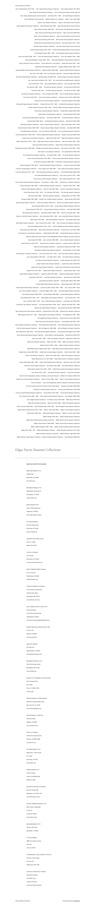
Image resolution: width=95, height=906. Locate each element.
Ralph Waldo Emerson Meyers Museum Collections (66, 348)
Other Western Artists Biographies (54, 335)
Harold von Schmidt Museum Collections (27, 216)
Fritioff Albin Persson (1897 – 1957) (33, 192)
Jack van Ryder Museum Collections (70, 240)
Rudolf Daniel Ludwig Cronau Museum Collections (66, 369)
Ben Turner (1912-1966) (36, 73)
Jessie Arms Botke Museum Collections (44, 246)
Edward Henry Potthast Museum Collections (68, 145)
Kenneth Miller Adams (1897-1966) (70, 280)
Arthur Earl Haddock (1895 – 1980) (70, 56)
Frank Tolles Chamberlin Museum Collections (27, 182)
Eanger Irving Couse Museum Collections (33, 138)
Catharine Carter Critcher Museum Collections (47, 100)
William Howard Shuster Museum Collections (68, 423)
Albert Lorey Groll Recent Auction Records (68, 36)
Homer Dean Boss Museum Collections (49, 229)
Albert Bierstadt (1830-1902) (48, 26)
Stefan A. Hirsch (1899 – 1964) (49, 379)
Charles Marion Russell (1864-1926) (70, 111)
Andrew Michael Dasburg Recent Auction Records (66, 49)
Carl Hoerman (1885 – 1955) (34, 87)
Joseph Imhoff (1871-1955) (33, 270)
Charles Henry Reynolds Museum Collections (46, 111)
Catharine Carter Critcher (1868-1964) (69, 97)
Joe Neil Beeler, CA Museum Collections (26, 253)
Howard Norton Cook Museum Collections (30, 233)
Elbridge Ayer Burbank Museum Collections (48, 148)
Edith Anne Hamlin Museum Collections (43, 145)
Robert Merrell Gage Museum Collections (51, 362)
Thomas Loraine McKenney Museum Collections (29, 392)
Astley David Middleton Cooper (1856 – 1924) (37, 60)
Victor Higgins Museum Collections (36, 399)
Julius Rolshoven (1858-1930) (72, 277)
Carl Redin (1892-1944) (37, 90)
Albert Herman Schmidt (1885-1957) (44, 29)
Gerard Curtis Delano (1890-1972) (46, 202)
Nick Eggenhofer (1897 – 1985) (71, 314)
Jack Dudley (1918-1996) (34, 240)
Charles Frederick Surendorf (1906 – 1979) (39, 107)
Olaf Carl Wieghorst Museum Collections (69, 328)
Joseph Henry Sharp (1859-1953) (71, 263)
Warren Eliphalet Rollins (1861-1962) (44, 406)
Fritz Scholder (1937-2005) (51, 192)
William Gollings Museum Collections (70, 416)
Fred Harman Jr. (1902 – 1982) (49, 182)
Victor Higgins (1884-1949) (72, 396)
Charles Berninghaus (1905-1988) (70, 100)
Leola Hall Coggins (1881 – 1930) (48, 291)
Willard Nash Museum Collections (52, 413)
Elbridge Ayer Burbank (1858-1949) (25, 148)
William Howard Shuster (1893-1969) (44, 423)
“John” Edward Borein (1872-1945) (24, 9)
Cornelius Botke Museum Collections (54, 121)
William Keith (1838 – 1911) (28, 430)
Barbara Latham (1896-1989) (50, 70)
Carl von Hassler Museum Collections (70, 94)
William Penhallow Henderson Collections (47, 433)
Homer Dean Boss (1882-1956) (28, 229)
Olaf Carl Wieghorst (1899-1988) (47, 328)
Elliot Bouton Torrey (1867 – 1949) (70, 148)
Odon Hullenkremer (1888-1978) (47, 325)
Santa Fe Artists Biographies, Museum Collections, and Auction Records (39, 376)
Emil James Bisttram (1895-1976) (71, 151)
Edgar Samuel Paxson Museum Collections (48, 141)
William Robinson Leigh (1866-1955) (70, 433)
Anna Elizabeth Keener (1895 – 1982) (45, 53)
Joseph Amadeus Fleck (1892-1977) (70, 260)
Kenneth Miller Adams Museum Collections (47, 284)
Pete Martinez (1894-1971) (72, 335)
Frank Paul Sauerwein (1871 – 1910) (25, 172)
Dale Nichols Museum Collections (30, 124)
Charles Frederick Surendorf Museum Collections (66, 107)
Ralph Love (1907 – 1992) (54, 342)
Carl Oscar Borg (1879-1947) (72, 87)
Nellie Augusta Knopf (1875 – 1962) (27, 314)
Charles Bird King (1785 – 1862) (48, 104)
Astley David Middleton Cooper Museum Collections (66, 60)
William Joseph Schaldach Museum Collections (67, 426)
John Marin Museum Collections (71, 257)
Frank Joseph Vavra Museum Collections (69, 168)
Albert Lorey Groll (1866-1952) (71, 32)
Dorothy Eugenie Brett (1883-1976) (25, 134)
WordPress (77, 901)
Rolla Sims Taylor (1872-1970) (72, 362)
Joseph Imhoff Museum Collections (52, 270)
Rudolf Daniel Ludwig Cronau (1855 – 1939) (39, 369)
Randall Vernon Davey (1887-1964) (28, 352)
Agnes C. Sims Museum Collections (47, 22)
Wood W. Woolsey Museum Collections (52, 437)
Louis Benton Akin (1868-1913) (71, 301)
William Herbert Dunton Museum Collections (68, 420)
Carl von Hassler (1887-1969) (50, 94)
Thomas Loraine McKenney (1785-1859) (69, 389)
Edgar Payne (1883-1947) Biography (36, 464)
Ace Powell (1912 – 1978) (54, 15)
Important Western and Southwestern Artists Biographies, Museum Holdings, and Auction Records (53, 236)
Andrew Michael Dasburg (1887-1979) (40, 49)
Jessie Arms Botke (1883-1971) (71, 243)
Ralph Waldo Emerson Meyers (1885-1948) (39, 348)
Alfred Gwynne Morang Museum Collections (68, 39)
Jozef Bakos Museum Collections (53, 277)
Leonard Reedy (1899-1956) (51, 294)
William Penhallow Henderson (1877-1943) (68, 430)
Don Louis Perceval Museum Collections (69, 131)
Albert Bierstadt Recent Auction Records (69, 26)
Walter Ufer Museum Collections (71, 403)
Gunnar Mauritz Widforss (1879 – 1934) (42, 206)
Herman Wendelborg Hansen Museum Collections (66, 226)
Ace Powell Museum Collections (71, 15)
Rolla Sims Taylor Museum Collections (34, 365)
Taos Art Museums (36, 382)
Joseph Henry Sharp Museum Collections (42, 267)
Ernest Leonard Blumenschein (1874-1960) (39, 158)
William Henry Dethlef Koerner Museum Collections (40, 420)
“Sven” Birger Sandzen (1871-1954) (70, 9)
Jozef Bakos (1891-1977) (35, 277)
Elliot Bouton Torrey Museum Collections (49, 151)
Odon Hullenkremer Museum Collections (69, 325)
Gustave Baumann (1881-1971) (34, 209)
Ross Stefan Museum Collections (71, 365)
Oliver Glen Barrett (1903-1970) (24, 331)
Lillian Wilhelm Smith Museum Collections (52, 297)
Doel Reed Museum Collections (29, 131)
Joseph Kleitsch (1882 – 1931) (72, 270)
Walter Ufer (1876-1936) (54, 403)
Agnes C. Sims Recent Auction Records (69, 22)
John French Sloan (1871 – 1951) (48, 253)
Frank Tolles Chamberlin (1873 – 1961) (69, 179)
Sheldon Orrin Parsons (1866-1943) (70, 376)
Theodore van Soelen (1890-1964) (70, 386)
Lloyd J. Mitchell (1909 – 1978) (31, 301)
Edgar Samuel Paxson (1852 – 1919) (26, 141)
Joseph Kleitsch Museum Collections (29, 274)
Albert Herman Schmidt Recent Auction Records (48, 32)
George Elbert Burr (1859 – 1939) (71, 195)
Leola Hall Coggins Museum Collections (69, 291)
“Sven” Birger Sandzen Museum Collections (41, 12)
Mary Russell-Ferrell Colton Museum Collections (29, 311)
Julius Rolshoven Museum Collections (49, 280)
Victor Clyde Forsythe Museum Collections (51, 396)
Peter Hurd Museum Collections (56, 338)
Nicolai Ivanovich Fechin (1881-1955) (70, 318)
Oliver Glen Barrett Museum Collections (45, 331)
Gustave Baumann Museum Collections (54, 209)
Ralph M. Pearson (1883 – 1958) (48, 345)
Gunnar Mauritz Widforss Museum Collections (67, 206)
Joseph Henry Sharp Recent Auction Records (67, 267)
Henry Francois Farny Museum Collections (68, 223)
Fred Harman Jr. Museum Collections (70, 182)
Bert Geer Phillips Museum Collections (26, 77)
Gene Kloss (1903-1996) (34, 195)
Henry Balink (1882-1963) (73, 219)
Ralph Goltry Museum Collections (36, 342)
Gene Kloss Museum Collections (51, 195)
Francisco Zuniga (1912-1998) (72, 165)
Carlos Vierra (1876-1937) (30, 97)
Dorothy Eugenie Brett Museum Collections (48, 134)
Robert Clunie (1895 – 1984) (72, 352)
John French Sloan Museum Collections (69, 253)
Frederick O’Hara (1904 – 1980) (71, 185)
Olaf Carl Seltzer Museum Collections (27, 328)
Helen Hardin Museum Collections (55, 219)
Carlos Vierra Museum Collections (48, 97)
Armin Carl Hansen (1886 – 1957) (27, 56)
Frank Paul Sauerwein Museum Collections (47, 172)
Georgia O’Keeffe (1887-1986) (29, 199)
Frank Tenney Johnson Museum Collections (46, 179)
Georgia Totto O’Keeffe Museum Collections (51, 199)
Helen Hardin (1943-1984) (37, 219)
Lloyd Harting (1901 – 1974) (72, 297)
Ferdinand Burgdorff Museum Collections (50, 165)
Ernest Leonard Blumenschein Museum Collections (66, 158)
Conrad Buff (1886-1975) (53, 117)
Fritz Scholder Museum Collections (70, 192)
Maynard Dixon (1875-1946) (51, 311)
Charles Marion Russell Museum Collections (50, 114)
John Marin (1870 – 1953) (54, 257)
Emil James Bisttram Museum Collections (34, 155)
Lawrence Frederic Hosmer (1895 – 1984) (51, 287)
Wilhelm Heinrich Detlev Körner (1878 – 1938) (30, 409)
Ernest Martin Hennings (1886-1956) (44, 162)
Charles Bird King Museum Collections (69, 104)
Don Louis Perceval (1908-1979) (48, 131)
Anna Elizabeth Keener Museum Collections (68, 53)
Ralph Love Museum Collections (71, 342)
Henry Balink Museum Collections (25, 223)
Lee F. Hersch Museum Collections (28, 291)
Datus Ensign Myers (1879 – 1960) (70, 124)
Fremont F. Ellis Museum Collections (70, 189)
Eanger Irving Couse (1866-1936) (71, 134)
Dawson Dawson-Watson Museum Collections (53, 128)
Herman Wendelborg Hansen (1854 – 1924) (39, 226)
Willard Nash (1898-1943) (34, 413)
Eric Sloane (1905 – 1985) (54, 155)
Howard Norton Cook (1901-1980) (70, 229)
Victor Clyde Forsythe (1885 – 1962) (29, 396)
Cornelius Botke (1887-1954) (35, 121)
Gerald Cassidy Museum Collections (25, 202)
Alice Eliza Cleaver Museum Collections (44, 46)
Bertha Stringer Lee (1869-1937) (47, 77)
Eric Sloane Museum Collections (71, 155)
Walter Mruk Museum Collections (37, 403)
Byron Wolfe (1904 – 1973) (36, 83)
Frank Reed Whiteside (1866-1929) (70, 172)
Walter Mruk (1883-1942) (73, 399)
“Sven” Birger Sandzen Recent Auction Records (33, 15)
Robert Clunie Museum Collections (34, 355)
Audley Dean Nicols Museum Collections (46, 66)
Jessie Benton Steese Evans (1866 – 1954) (68, 246)
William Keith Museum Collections (46, 430)
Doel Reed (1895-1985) (73, 128)
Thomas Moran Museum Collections (70, 392)
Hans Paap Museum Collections (30, 212)
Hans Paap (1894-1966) (73, 209)
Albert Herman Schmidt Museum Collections (68, 29)
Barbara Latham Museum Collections (70, 70)
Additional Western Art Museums (54, 19)
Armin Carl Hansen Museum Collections (48, 56)
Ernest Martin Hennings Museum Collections (68, 162)
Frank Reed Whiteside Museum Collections (46, 175)
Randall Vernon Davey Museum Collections (51, 352)
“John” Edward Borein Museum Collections (47, 9)
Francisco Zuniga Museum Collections (26, 168)
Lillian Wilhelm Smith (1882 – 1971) (30, 297)
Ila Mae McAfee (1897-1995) (51, 233)
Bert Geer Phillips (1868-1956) (71, 73)
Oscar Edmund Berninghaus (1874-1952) (69, 331)
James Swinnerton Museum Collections (50, 243)
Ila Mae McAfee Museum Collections (70, 233)
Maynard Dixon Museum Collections (70, 311)
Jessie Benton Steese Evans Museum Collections (47, 250)
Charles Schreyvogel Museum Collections (33, 117)
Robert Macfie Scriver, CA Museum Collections (67, 359)
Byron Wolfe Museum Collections (54, 83)
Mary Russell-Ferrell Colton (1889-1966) (69, 308)
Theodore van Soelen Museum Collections (44, 389)
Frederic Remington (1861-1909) (29, 185)
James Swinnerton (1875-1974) (29, 243)
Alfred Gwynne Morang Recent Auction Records (47, 43)
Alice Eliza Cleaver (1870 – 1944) (71, 43)
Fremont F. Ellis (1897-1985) (51, 189)
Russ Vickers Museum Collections (57, 372)
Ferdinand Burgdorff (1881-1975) (29, 165)
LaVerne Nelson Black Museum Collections (27, 287)
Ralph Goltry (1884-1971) (73, 338)
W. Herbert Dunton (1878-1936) (56, 399)
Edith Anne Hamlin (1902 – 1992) (71, 141)
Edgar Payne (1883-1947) (53, 138)
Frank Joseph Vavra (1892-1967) (47, 168)
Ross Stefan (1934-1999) (53, 365)
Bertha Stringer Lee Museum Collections (69, 77)
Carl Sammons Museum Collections (31, 94)
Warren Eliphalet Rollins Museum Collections (68, 406)
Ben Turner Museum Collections (53, 73)
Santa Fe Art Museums (73, 372)
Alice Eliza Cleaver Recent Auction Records (68, 46)
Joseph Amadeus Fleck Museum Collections (48, 263)
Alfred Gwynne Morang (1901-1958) (44, 39)
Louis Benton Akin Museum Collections (26, 304)
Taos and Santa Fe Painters (22, 5)
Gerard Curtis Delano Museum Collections (68, 202)
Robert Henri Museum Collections (70, 355)
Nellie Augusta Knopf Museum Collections (50, 314)
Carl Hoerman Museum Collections (53, 87)
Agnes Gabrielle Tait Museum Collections (28, 26)
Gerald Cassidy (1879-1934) (72, 199)
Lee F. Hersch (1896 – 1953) (72, 287)
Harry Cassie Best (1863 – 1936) (48, 216)
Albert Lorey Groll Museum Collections (44, 36)
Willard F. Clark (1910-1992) (51, 409)
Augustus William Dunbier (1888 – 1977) (69, 66)
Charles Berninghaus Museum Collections (27, 104)
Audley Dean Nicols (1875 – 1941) (71, 63)
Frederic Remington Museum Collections (50, 185)
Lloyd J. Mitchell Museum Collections (51, 301)
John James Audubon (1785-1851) (36, 257)
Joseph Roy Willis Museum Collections (69, 274)
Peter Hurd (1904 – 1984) (39, 338)
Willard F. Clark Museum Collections (70, 409)
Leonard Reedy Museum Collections (70, 294)
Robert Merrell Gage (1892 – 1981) (29, 362)
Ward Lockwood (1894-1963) (25, 406)
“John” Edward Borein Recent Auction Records (67, 12)
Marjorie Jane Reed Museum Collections (45, 308)
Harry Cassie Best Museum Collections (69, 216)
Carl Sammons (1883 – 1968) (72, 90)
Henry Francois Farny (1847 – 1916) (45, 223)
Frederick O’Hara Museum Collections (31, 189)
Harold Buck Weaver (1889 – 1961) (50, 212)
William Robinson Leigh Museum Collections (29, 437)
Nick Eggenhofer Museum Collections (48, 318)
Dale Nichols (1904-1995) (73, 121)
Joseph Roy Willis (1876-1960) (49, 274)
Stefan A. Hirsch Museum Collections (70, 379)
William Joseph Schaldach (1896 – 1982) (42, 426)
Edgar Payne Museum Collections (71, 138)
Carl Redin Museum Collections (54, 90)
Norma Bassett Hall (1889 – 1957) (71, 321)
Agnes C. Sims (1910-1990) (72, 19)
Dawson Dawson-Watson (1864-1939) (28, 128)
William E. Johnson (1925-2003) (71, 413)
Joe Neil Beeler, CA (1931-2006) (71, 250)
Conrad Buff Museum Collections (71, 117)
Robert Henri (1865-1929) (53, 355)
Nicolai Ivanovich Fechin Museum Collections (47, 321)
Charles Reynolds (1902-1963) (71, 114)
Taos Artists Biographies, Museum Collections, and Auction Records (61, 382)
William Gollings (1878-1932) (50, 416)
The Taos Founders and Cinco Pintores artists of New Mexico (42, 386)
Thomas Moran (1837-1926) (51, 392)
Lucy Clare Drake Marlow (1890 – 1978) (49, 304)
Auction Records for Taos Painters (50, 63)
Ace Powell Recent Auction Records (34, 19)
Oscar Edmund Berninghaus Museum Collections (30, 335)
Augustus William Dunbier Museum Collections (28, 70)
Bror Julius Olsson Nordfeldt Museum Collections (66, 80)
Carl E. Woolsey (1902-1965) (72, 83)
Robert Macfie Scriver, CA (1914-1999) (42, 359)
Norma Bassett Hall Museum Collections (26, 325)
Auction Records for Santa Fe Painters (29, 63)
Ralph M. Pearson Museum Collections (69, 345)
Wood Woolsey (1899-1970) (72, 437)
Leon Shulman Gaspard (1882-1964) (32, 294)
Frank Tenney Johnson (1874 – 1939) (69, 175)
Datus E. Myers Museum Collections (50, 124)
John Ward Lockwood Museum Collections (47, 260)
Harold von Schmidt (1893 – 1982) (70, 212)
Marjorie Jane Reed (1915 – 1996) (71, 304)
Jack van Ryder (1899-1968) (50, 240)
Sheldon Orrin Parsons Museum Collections (28, 379)
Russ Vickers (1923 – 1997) (39, 372)
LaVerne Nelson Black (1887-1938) (70, 284)
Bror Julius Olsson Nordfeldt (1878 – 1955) (40, 80)
